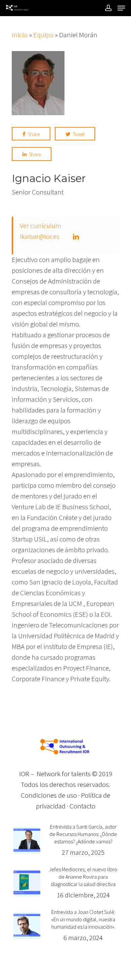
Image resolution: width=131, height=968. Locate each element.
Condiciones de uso (49, 795)
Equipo (43, 34)
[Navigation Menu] (121, 8)
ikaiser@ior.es (39, 236)
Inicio (20, 34)
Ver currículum (40, 225)
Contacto (82, 805)
